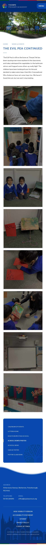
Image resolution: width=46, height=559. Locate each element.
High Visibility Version (23, 511)
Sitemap (23, 519)
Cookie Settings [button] (23, 526)
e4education (34, 534)
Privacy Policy (23, 522)
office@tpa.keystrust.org (27, 499)
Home (5, 44)
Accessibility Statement (23, 515)
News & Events (18, 44)
